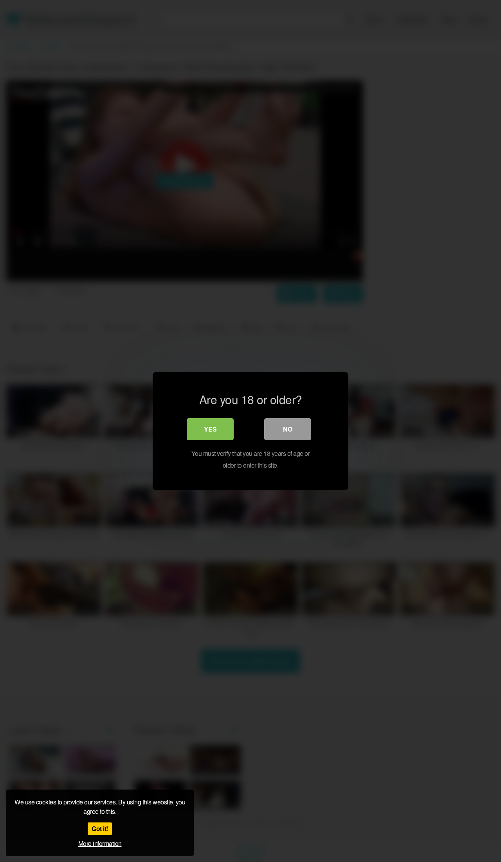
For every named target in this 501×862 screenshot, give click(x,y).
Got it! (100, 828)
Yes (210, 429)
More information (100, 843)
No (287, 429)
